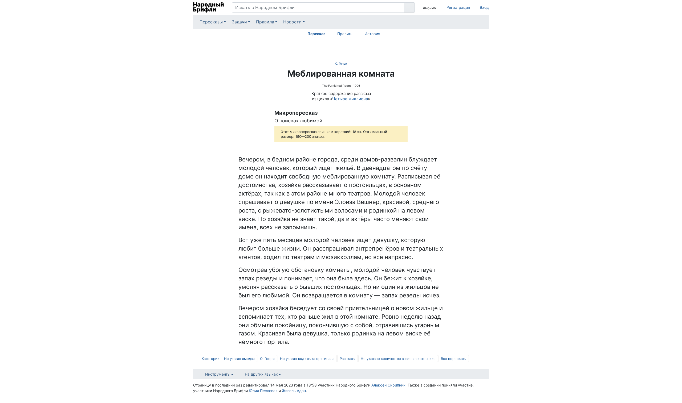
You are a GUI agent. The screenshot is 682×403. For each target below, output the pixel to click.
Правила (265, 21)
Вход (484, 7)
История (372, 33)
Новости (292, 21)
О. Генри (341, 63)
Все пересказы (453, 358)
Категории (211, 358)
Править (344, 33)
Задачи (239, 21)
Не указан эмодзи (239, 358)
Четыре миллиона (350, 98)
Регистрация (458, 7)
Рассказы (347, 358)
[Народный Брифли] (208, 7)
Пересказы (211, 21)
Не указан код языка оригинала (307, 358)
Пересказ (316, 33)
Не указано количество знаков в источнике (398, 358)
